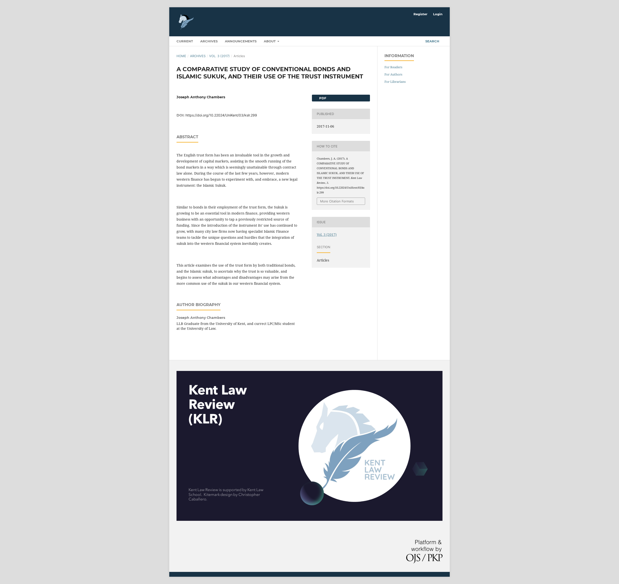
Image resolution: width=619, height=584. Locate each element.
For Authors (393, 74)
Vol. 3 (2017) (219, 56)
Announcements (241, 41)
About (270, 41)
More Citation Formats (337, 201)
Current (185, 41)
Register (420, 14)
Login (437, 14)
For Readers (393, 67)
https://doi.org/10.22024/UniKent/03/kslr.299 (221, 115)
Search (431, 41)
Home (181, 56)
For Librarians (395, 81)
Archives (209, 41)
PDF (322, 98)
